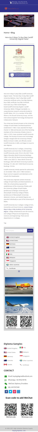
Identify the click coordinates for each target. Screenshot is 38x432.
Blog (13, 32)
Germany (12, 244)
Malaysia (12, 257)
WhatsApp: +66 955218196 (17, 380)
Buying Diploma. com (19, 430)
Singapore (13, 261)
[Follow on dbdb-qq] (18, 391)
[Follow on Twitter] (10, 391)
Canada (12, 251)
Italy (11, 254)
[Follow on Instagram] (14, 391)
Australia (12, 247)
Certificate (12, 268)
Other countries (14, 265)
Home (6, 32)
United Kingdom (15, 237)
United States (14, 240)
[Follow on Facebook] (6, 391)
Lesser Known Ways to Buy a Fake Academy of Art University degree (18, 209)
